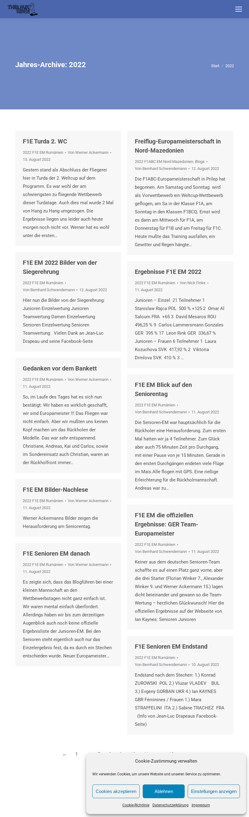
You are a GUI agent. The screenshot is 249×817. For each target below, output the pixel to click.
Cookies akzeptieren (116, 791)
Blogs (200, 161)
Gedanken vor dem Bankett (60, 368)
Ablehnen (164, 791)
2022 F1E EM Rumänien (43, 152)
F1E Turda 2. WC (45, 141)
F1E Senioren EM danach (56, 553)
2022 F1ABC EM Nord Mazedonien (164, 161)
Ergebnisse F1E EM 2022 (168, 271)
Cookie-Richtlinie (135, 805)
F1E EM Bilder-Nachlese (55, 489)
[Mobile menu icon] (238, 9)
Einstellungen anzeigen (214, 791)
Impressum (201, 805)
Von (88, 152)
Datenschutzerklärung (170, 805)
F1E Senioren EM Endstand (171, 646)
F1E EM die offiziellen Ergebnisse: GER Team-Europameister (166, 524)
